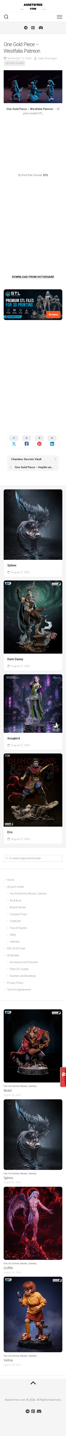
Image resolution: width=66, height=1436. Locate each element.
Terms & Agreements (19, 989)
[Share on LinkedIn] (52, 440)
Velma (8, 1360)
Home (10, 879)
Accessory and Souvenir (24, 962)
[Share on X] (14, 440)
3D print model (15, 63)
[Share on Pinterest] (39, 440)
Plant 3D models (19, 969)
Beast (8, 1090)
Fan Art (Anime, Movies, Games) (28, 893)
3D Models (13, 955)
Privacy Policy (15, 982)
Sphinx (11, 565)
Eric (10, 832)
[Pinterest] (33, 28)
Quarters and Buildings (23, 975)
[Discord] (40, 28)
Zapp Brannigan (47, 58)
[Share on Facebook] (26, 440)
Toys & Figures (18, 927)
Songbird (13, 738)
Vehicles (14, 941)
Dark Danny (15, 659)
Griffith (8, 1268)
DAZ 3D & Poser (16, 948)
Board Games (18, 907)
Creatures (15, 921)
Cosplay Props (18, 914)
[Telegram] (25, 28)
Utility (13, 934)
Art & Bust (15, 900)
